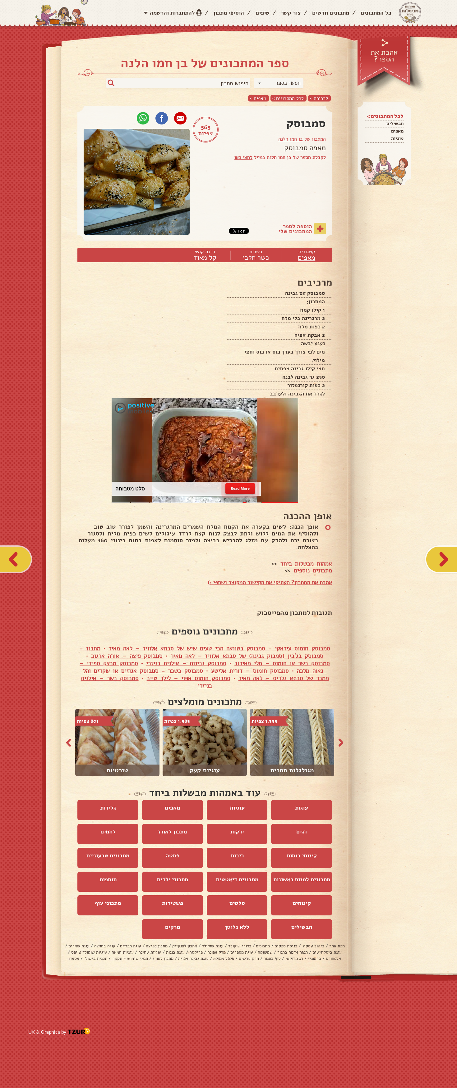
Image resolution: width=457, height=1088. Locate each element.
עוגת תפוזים (130, 946)
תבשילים (395, 123)
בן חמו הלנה (290, 139)
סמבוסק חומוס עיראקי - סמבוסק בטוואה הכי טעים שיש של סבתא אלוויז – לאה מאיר (219, 648)
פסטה (172, 855)
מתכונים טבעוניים (107, 855)
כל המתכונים (376, 12)
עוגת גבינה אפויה (193, 958)
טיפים (263, 12)
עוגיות (397, 138)
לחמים (108, 831)
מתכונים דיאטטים (237, 879)
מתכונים (263, 946)
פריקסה (196, 952)
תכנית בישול (95, 958)
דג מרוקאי (294, 958)
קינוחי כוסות (302, 855)
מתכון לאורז (172, 831)
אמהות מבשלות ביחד (306, 564)
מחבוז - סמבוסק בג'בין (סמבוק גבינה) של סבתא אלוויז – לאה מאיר (202, 652)
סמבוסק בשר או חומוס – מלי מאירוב (282, 663)
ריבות (237, 855)
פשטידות (172, 903)
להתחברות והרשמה (172, 12)
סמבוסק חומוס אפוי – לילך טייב (188, 678)
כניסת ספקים (286, 946)
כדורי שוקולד (239, 946)
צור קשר (291, 12)
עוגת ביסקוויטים (327, 952)
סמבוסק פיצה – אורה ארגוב (127, 656)
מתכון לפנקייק (184, 946)
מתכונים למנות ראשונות (301, 879)
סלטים (237, 903)
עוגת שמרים (79, 946)
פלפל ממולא (223, 958)
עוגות (301, 807)
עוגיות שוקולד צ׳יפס (89, 952)
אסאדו (73, 958)
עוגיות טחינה (149, 952)
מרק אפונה (216, 952)
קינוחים (302, 903)
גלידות (108, 807)
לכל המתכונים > (288, 98)
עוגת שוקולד (213, 946)
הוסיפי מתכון (228, 12)
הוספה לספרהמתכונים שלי (295, 229)
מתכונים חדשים (330, 12)
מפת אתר (337, 946)
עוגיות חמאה (123, 952)
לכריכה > (319, 98)
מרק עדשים (249, 958)
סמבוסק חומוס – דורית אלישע (250, 671)
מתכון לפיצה (157, 946)
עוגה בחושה (104, 946)
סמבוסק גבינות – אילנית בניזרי (186, 663)
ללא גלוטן (237, 927)
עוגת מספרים (241, 952)
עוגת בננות (175, 952)
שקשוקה (265, 952)
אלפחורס (333, 958)
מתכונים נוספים (313, 571)
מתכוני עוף (108, 903)
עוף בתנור (272, 958)
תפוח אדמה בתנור (292, 952)
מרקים (172, 927)
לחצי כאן (243, 157)
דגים (301, 831)
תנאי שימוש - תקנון (130, 958)
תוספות (108, 879)
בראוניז (314, 958)
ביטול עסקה (313, 946)
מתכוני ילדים (172, 879)
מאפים (397, 131)
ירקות (237, 831)
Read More (240, 488)
